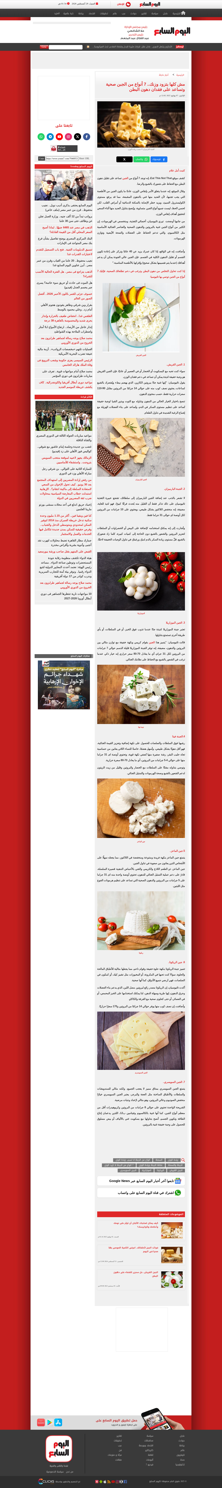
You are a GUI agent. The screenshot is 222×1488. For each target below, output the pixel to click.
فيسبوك (156, 159)
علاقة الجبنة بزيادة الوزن (151, 1165)
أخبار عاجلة (164, 75)
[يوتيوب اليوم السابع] (59, 136)
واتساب (139, 159)
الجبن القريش (176, 1170)
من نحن (69, 1472)
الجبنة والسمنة (175, 1165)
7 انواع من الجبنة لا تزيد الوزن (118, 1165)
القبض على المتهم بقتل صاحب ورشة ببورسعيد (64, 551)
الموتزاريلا (146, 1170)
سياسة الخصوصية (55, 1472)
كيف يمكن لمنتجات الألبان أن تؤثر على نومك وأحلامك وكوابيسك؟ (136, 1225)
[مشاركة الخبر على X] (124, 159)
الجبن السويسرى (128, 1170)
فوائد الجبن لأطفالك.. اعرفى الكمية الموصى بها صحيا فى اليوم (133, 1249)
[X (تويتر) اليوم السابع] (77, 136)
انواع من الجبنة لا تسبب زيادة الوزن (133, 1160)
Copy (41, 158)
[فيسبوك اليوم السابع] (86, 136)
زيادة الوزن (173, 1160)
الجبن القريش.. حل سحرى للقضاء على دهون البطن (135, 1274)
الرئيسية (180, 75)
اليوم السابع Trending (81, 166)
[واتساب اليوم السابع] (41, 136)
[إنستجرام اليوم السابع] (68, 136)
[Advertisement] (111, 1381)
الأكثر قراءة (86, 397)
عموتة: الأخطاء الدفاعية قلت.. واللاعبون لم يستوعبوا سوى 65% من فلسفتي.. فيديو (133, 49)
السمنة (159, 1160)
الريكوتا (160, 1170)
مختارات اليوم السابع (80, 656)
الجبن (125, 178)
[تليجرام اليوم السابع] (50, 136)
